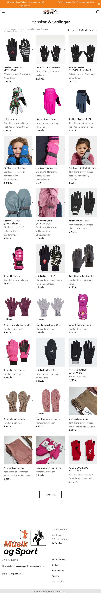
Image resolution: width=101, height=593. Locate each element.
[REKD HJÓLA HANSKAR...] (83, 101)
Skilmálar (56, 565)
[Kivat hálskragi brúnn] (83, 401)
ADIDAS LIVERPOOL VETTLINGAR (78, 469)
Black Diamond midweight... (82, 276)
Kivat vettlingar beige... (14, 419)
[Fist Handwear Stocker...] (50, 101)
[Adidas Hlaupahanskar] (83, 202)
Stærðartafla (58, 581)
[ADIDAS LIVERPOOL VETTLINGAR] (83, 450)
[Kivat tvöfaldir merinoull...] (50, 401)
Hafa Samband (59, 559)
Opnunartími (58, 570)
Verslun (14, 29)
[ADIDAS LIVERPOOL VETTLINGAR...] (18, 49)
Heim (6, 29)
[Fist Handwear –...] (18, 101)
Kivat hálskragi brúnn (78, 419)
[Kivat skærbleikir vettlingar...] (50, 450)
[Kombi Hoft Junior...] (18, 258)
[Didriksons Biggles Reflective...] (83, 150)
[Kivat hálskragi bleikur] (18, 450)
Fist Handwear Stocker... (47, 119)
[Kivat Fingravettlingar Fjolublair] (18, 307)
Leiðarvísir (57, 543)
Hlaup (71, 228)
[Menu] (3, 12)
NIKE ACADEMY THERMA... (49, 67)
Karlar (6, 78)
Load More (50, 494)
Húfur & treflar (75, 426)
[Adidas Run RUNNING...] (50, 352)
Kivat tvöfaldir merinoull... (48, 419)
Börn (38, 71)
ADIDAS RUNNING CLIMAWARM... (78, 371)
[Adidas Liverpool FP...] (50, 258)
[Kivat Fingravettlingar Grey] (50, 307)
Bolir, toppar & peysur (39, 29)
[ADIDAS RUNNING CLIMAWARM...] (83, 352)
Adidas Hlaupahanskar (79, 220)
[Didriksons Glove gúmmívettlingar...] (18, 202)
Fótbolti (7, 74)
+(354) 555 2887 (15, 573)
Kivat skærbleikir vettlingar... (49, 467)
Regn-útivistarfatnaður (78, 175)
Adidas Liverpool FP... (46, 276)
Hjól (6, 126)
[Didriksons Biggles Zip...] (18, 150)
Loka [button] (64, 591)
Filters (72, 30)
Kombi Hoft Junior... (13, 276)
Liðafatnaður (48, 283)
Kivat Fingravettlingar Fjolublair (18, 325)
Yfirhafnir (73, 179)
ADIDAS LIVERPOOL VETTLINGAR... (13, 69)
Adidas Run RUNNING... (47, 370)
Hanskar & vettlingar (21, 74)
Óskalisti (56, 576)
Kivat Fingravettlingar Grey (48, 325)
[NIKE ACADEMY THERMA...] (50, 49)
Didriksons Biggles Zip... (15, 168)
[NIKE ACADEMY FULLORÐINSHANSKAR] (83, 49)
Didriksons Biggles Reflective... (83, 168)
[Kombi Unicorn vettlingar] (83, 307)
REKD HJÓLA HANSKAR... (81, 119)
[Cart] (97, 11)
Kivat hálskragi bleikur (14, 467)
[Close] (99, 4)
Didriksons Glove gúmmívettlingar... (12, 222)
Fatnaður (23, 29)
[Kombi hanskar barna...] (18, 352)
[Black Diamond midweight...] (83, 258)
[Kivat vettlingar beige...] (18, 401)
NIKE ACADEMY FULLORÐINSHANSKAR (80, 69)
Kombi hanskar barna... (14, 370)
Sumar (25, 126)
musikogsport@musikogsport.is (30, 566)
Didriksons (8, 171)
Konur (13, 78)
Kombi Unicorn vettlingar (80, 325)
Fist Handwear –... (12, 119)
